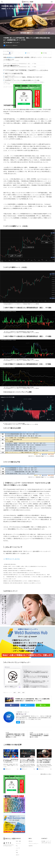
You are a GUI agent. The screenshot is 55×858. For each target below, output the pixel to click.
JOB (17, 850)
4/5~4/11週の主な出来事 (9, 76)
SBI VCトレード (21, 714)
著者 (17, 852)
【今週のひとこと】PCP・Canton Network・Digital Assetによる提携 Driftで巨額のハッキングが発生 (24, 82)
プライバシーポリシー (33, 843)
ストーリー (18, 843)
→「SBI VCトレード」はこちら (11, 559)
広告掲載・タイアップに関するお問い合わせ (46, 842)
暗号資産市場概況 (7, 54)
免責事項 (31, 845)
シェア (13, 705)
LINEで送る (44, 705)
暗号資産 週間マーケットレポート (13, 42)
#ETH (19, 692)
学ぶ (17, 845)
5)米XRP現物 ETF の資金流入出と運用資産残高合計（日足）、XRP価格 (19, 69)
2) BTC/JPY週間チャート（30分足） (11, 60)
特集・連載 (18, 841)
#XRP (23, 692)
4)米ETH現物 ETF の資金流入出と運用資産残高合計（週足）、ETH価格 (19, 66)
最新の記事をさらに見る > (46, 774)
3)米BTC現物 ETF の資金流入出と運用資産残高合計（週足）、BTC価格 (19, 63)
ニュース (18, 848)
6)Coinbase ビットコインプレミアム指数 (12, 73)
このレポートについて (8, 86)
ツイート (28, 705)
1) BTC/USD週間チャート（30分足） (11, 57)
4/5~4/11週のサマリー (8, 51)
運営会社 (31, 841)
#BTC (15, 692)
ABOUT (17, 854)
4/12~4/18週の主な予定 (8, 79)
